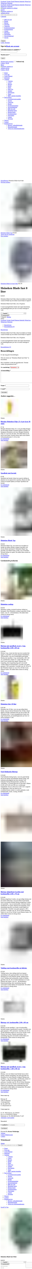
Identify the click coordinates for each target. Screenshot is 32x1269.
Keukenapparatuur (9, 28)
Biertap (6, 23)
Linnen (6, 31)
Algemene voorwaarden (7, 1117)
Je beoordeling (6, 370)
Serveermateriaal (9, 36)
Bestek (6, 21)
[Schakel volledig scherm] (5, 1266)
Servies (6, 37)
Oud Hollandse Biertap (9, 772)
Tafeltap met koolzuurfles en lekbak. (14, 968)
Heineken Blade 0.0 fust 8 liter (9, 283)
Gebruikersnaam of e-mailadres (11, 49)
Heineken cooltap (7, 604)
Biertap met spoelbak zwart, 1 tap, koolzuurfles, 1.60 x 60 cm (13, 1068)
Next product (4, 236)
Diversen (6, 24)
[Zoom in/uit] (6, 1266)
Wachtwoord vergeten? (7, 61)
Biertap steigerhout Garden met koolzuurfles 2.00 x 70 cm (12, 893)
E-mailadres (4, 1125)
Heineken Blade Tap (7, 233)
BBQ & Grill (8, 19)
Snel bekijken (4, 440)
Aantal (5, 313)
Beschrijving (7, 325)
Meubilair (7, 32)
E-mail (3, 389)
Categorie (3, 16)
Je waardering (5, 367)
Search (3, 41)
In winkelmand (5, 315)
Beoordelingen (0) (9, 326)
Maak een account (12, 46)
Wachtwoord (5, 55)
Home (2, 180)
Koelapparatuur (8, 29)
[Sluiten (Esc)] (1, 1266)
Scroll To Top (4, 1207)
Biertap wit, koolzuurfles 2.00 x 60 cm (14, 1022)
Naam (3, 385)
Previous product (5, 182)
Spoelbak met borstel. (8, 473)
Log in (3, 58)
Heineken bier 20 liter (8, 704)
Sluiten (3, 1143)
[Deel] (3, 1266)
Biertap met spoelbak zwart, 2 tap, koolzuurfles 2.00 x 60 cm (13, 647)
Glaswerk (7, 26)
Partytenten (7, 34)
